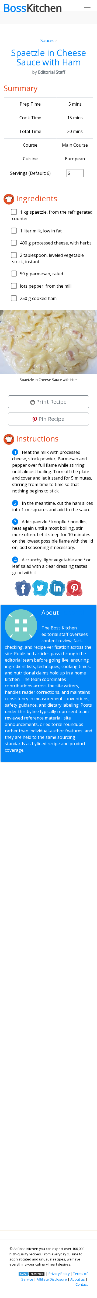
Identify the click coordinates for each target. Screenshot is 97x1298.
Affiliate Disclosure (52, 1279)
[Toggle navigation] (87, 10)
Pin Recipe (50, 418)
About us (77, 1279)
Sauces (47, 40)
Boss (32, 8)
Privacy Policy (59, 1273)
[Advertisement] (48, 998)
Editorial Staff (62, 615)
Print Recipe (51, 401)
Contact (81, 1284)
